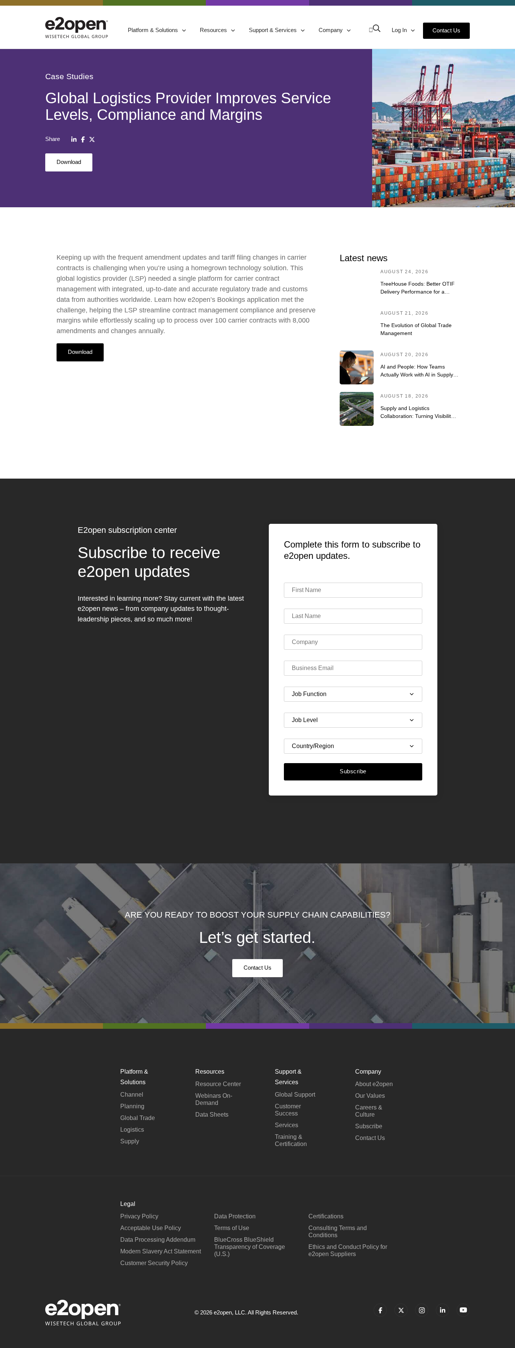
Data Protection (235, 1216)
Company (331, 30)
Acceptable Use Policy (150, 1228)
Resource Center (218, 1084)
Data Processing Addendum (157, 1239)
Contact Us (446, 30)
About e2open (374, 1084)
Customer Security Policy (154, 1263)
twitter (401, 1310)
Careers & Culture (368, 1111)
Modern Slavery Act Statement (160, 1251)
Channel (131, 1094)
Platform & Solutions (153, 30)
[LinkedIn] (74, 139)
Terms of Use (231, 1228)
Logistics (132, 1129)
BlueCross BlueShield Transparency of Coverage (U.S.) (249, 1246)
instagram (421, 1310)
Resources (214, 30)
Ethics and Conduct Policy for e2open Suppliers (347, 1250)
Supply (129, 1141)
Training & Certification (291, 1140)
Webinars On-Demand (213, 1099)
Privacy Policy (139, 1216)
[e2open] (76, 27)
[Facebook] (83, 139)
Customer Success (288, 1110)
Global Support (295, 1094)
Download (69, 162)
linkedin (442, 1310)
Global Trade (137, 1118)
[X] (92, 139)
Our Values (370, 1095)
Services (286, 1125)
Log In (400, 30)
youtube (463, 1310)
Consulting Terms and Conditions (337, 1231)
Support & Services (273, 30)
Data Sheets (211, 1114)
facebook (380, 1310)
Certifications (325, 1216)
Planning (132, 1106)
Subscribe (353, 771)
